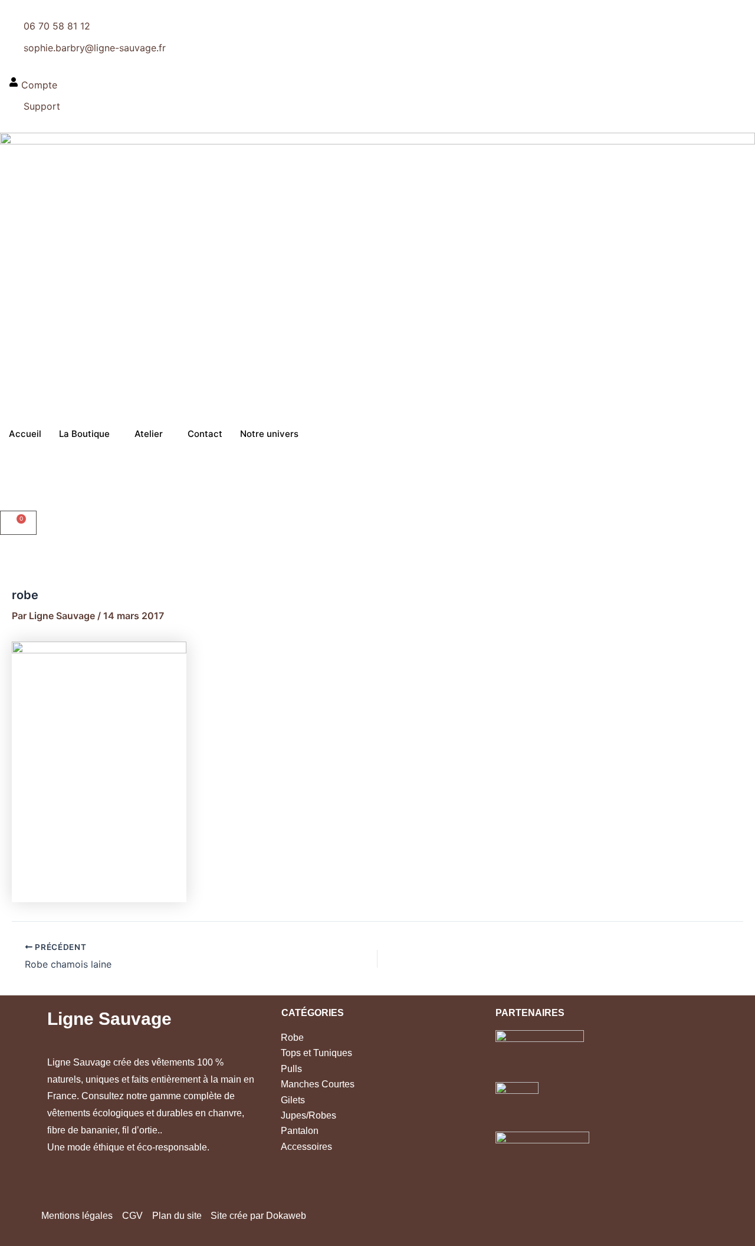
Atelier (148, 433)
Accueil (25, 433)
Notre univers (269, 433)
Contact (205, 433)
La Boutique (84, 433)
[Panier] (18, 523)
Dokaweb (286, 1216)
